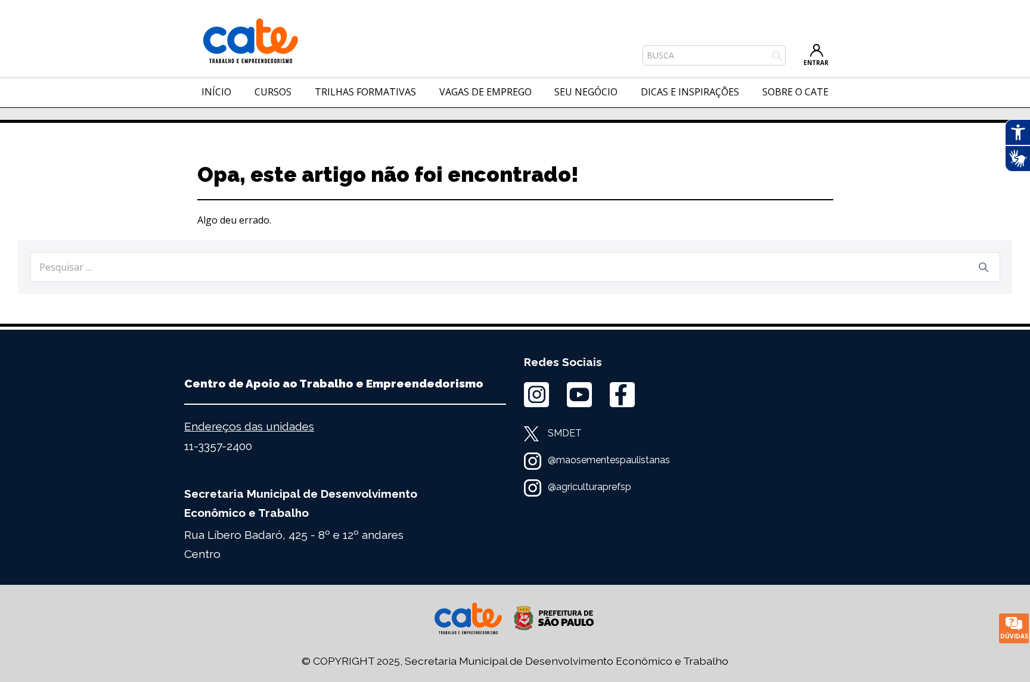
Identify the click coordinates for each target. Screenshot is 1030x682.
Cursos (273, 91)
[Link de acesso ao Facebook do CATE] (622, 394)
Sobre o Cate (795, 91)
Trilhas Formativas (365, 91)
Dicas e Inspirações (690, 91)
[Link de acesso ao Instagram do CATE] (536, 394)
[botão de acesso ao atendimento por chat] (1014, 628)
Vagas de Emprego (485, 91)
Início (216, 91)
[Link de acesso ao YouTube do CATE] (579, 394)
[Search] (983, 267)
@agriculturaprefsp (589, 486)
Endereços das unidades (249, 426)
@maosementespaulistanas (609, 460)
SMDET (565, 433)
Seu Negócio (586, 91)
